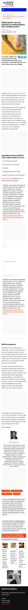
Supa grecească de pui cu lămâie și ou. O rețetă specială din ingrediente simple (14, 553)
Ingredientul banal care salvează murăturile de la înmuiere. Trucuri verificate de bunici (22, 555)
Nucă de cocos (7, 178)
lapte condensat (17, 490)
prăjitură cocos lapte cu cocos (15, 93)
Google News (19, 535)
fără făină (6, 490)
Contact (4, 598)
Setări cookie (5, 604)
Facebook (21, 536)
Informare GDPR (6, 602)
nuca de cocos (7, 493)
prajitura (17, 493)
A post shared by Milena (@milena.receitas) (14, 338)
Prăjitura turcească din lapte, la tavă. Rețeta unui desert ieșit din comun (13, 217)
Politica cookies (6, 600)
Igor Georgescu (6, 30)
